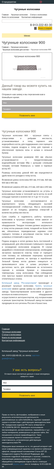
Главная (5, 14)
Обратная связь (9, 5)
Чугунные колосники (27, 9)
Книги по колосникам (10, 17)
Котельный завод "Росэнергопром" (19, 282)
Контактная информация (32, 17)
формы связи (18, 464)
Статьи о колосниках (38, 14)
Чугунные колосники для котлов (16, 49)
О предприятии (9, 1)
